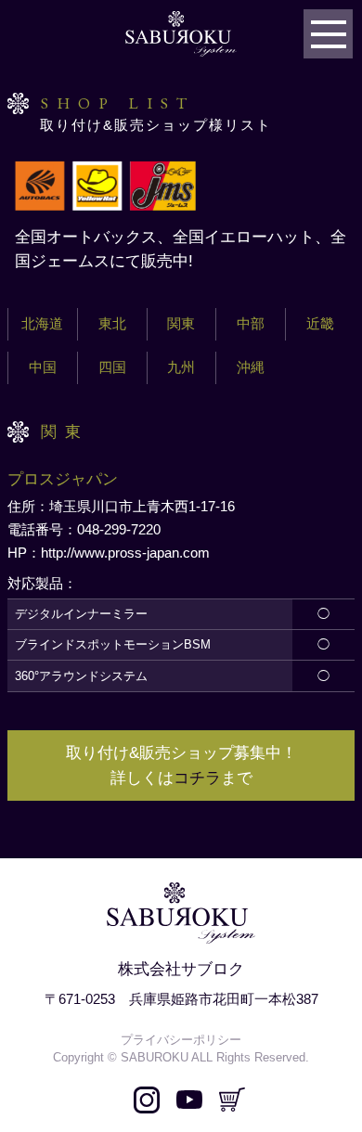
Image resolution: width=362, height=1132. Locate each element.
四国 (112, 367)
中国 (43, 367)
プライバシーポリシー (181, 1040)
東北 (112, 323)
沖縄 (251, 367)
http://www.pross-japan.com (125, 553)
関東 (181, 323)
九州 (181, 367)
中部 (251, 323)
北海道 (42, 323)
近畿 (320, 323)
